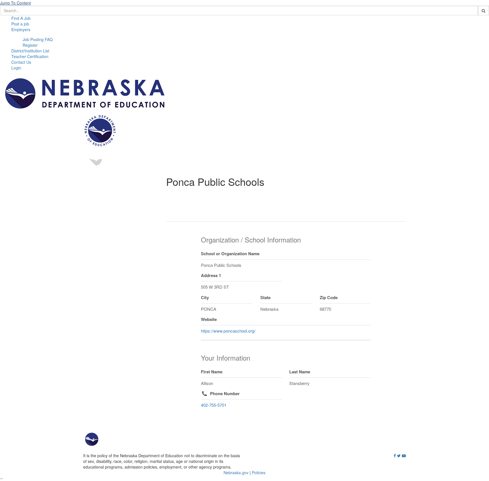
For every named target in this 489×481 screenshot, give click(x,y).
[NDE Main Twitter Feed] (399, 456)
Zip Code (329, 297)
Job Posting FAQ (38, 39)
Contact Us (21, 62)
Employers (20, 29)
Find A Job (21, 18)
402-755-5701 (213, 405)
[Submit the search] (483, 10)
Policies (258, 472)
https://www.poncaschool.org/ (228, 331)
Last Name (299, 372)
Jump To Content (15, 3)
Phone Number (225, 393)
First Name (211, 372)
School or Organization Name (230, 253)
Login (16, 68)
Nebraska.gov (236, 472)
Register (30, 45)
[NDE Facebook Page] (395, 456)
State (265, 297)
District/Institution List (30, 51)
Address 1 (211, 275)
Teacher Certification (29, 56)
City (205, 297)
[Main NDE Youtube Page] (404, 456)
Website (209, 319)
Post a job (20, 24)
